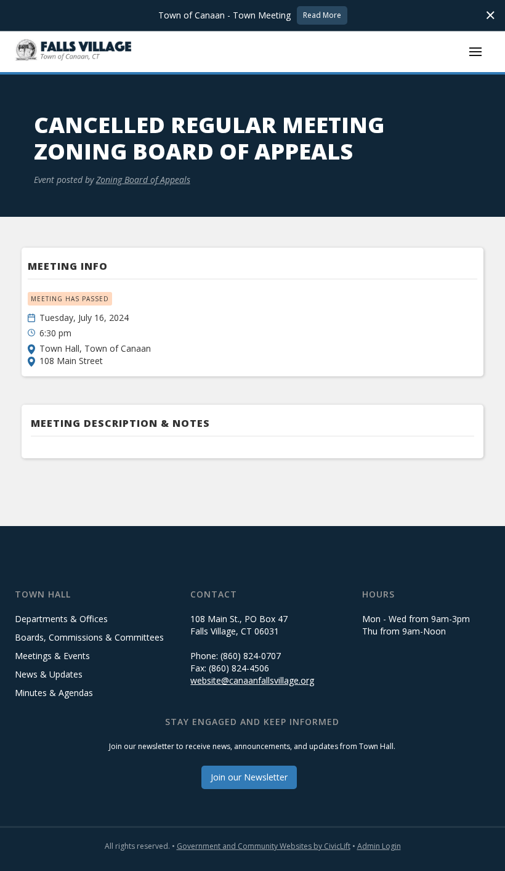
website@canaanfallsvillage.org (252, 680)
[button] (475, 51)
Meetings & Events (52, 656)
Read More (322, 15)
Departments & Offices (61, 619)
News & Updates (49, 674)
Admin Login (379, 846)
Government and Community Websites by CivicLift (263, 846)
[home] (73, 51)
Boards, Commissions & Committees (89, 637)
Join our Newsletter (249, 777)
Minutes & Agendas (54, 693)
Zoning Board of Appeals (143, 179)
